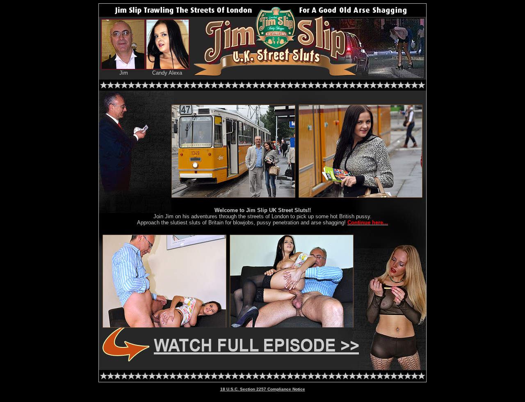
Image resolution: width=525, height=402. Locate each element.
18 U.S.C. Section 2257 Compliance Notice (262, 389)
